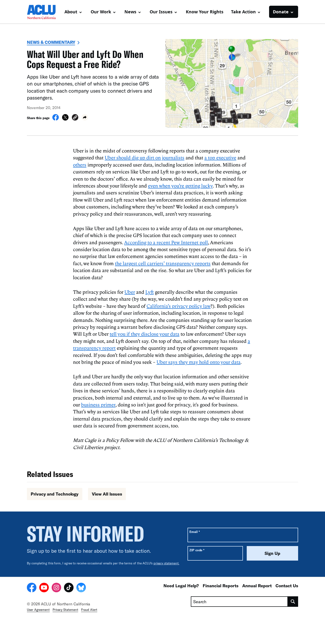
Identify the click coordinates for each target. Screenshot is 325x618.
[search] (293, 601)
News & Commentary (51, 42)
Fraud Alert (89, 610)
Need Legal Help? (181, 585)
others (79, 165)
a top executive (220, 157)
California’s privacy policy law (179, 306)
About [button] (70, 12)
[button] (75, 118)
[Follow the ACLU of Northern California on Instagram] (56, 588)
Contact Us (287, 585)
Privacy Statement (65, 610)
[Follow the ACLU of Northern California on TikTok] (69, 588)
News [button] (130, 12)
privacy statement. (166, 563)
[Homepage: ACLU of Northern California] (43, 12)
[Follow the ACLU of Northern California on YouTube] (44, 588)
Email (194, 532)
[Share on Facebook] (55, 119)
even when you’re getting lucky (180, 185)
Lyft (149, 292)
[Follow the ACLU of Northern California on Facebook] (31, 588)
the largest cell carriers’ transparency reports (163, 263)
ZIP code (196, 550)
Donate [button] (281, 12)
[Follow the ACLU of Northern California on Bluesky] (81, 588)
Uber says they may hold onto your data (199, 362)
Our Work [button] (101, 12)
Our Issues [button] (161, 12)
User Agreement (38, 610)
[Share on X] (65, 119)
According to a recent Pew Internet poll (166, 242)
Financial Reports (220, 585)
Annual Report (257, 585)
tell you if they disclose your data (144, 334)
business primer (98, 404)
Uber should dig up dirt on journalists (144, 157)
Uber (129, 292)
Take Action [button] (243, 12)
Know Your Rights (204, 12)
